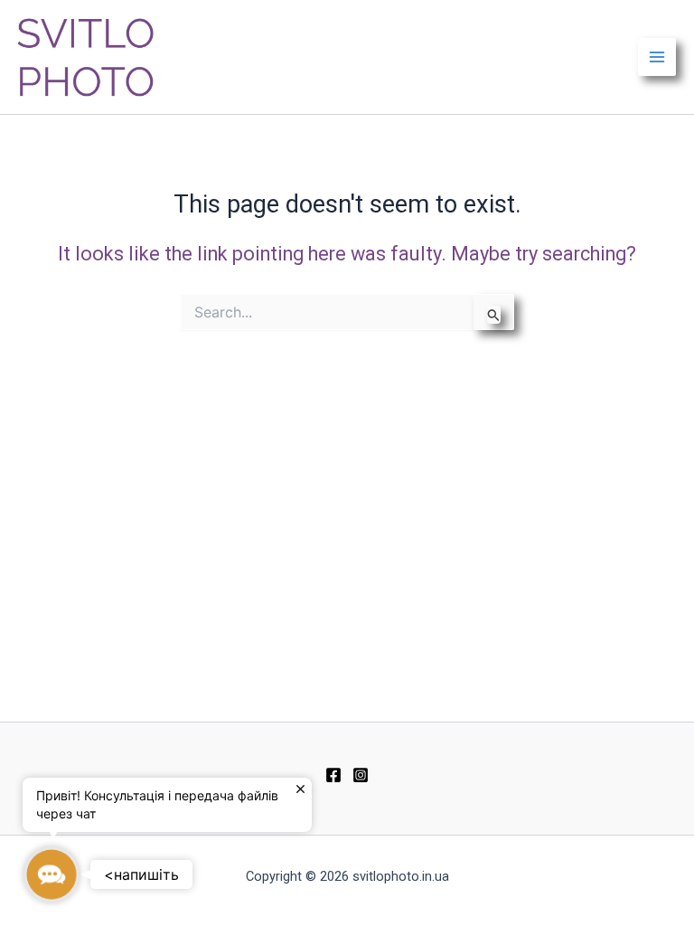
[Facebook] (333, 775)
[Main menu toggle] (657, 57)
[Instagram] (360, 775)
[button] (51, 874)
